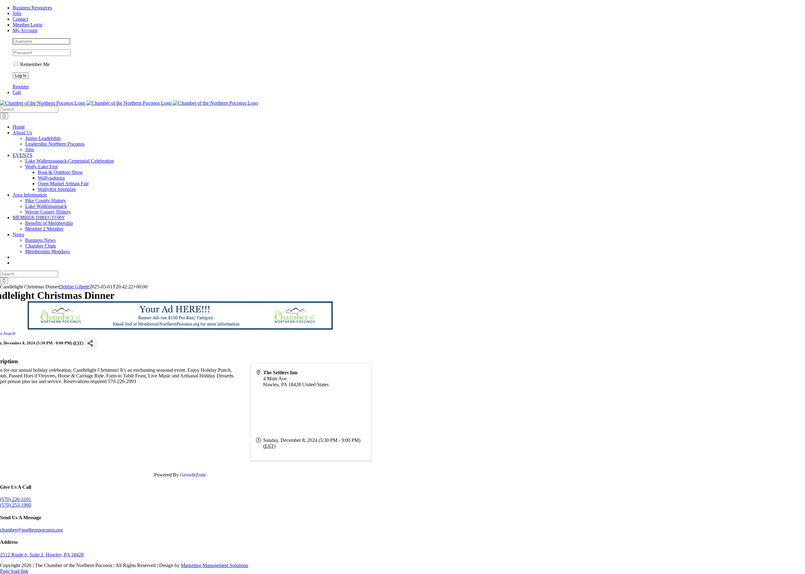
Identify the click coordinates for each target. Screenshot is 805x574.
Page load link (14, 571)
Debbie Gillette (74, 286)
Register (21, 86)
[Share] (90, 343)
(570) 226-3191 (15, 499)
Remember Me (34, 64)
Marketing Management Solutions (214, 565)
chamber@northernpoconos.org (31, 529)
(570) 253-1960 (15, 505)
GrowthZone (193, 474)
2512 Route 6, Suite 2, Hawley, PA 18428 (42, 554)
